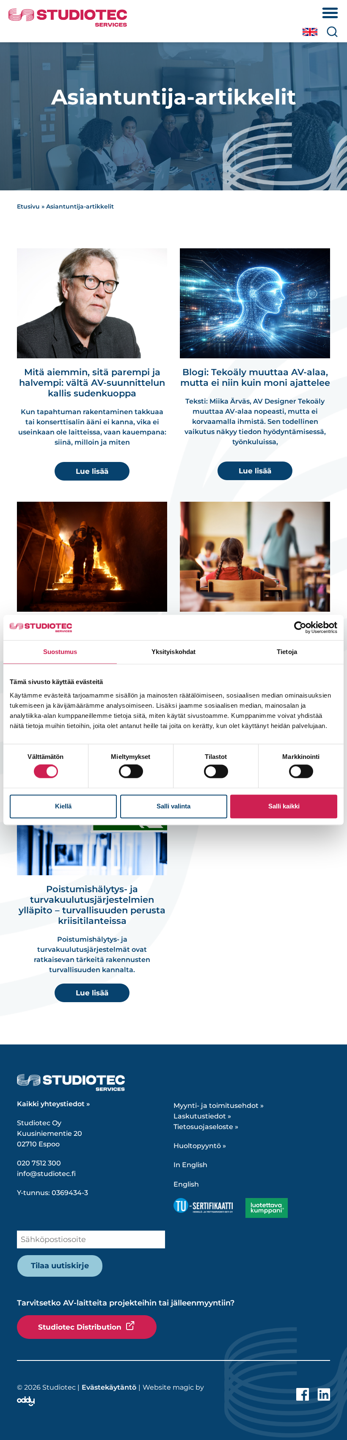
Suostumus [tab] (60, 651)
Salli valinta (173, 806)
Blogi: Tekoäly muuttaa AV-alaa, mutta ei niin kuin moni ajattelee (255, 377)
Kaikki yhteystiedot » (53, 1104)
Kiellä (63, 806)
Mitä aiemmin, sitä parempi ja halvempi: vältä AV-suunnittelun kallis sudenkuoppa (92, 382)
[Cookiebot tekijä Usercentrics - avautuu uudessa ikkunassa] (300, 627)
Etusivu (28, 206)
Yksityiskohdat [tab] (173, 651)
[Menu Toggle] (330, 12)
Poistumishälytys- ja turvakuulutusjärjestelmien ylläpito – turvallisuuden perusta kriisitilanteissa (92, 905)
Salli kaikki (284, 806)
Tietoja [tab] (287, 651)
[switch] (131, 771)
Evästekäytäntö (109, 1387)
